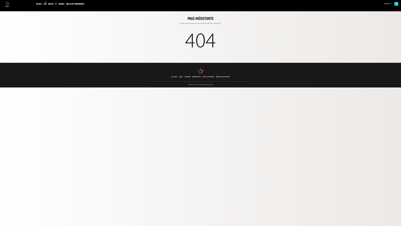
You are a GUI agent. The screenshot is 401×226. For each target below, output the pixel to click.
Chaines (187, 77)
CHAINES (61, 4)
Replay (50, 4)
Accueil (39, 4)
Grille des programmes (75, 4)
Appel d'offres (208, 77)
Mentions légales (208, 84)
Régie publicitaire (223, 77)
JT (56, 4)
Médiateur (196, 77)
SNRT (181, 77)
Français (387, 4)
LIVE (45, 4)
